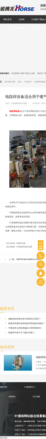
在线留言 (12, 396)
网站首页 (7, 19)
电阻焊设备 (20, 243)
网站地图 (3, 437)
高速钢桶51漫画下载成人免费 (23, 73)
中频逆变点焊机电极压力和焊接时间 (24, 327)
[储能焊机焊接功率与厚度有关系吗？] (18, 363)
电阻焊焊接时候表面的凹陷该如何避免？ (26, 323)
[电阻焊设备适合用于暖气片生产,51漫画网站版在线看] (17, 10)
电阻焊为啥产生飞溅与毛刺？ (21, 332)
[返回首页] (41, 282)
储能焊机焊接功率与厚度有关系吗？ (24, 318)
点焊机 (22, 19)
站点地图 (36, 396)
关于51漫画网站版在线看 (14, 27)
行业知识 (28, 81)
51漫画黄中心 (29, 387)
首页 (20, 81)
